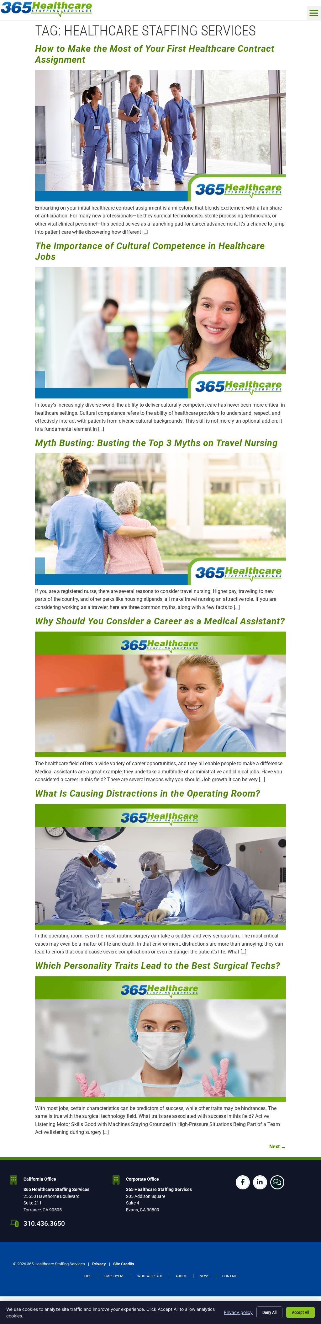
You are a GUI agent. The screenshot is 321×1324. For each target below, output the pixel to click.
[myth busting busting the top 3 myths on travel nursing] (160, 583)
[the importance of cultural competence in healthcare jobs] (160, 397)
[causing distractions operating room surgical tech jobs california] (160, 928)
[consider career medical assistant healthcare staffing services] (160, 755)
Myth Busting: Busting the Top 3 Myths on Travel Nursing (156, 443)
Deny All (269, 1312)
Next (277, 1147)
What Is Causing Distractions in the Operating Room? (147, 793)
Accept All (300, 1312)
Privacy (99, 1264)
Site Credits (123, 1264)
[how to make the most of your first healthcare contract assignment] (160, 200)
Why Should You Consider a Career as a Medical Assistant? (160, 621)
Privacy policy (238, 1312)
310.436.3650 (44, 1223)
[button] (314, 13)
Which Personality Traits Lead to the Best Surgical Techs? (157, 965)
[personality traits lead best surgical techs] (160, 1100)
